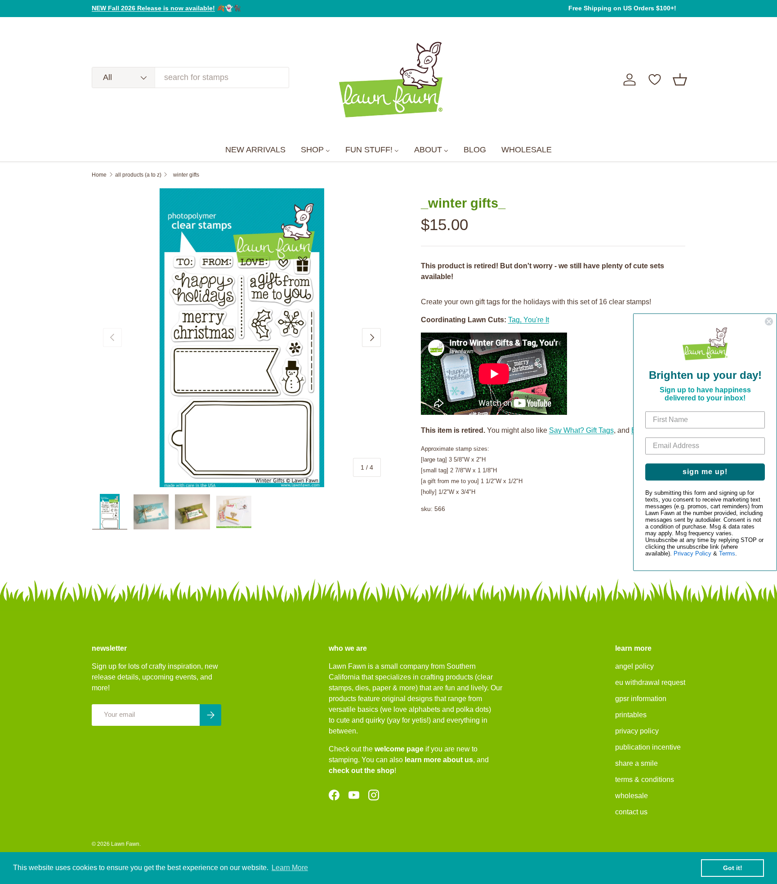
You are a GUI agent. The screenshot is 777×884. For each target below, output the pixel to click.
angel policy (634, 666)
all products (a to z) (138, 175)
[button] (680, 79)
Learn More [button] (290, 867)
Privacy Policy (692, 553)
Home (99, 175)
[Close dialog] (768, 321)
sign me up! (705, 471)
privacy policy (637, 731)
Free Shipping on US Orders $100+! (622, 8)
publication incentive (648, 747)
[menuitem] (255, 150)
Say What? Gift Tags (581, 430)
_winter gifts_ (186, 175)
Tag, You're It (528, 320)
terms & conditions (644, 779)
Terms (727, 553)
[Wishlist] (655, 79)
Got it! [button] (732, 867)
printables (631, 715)
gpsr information (640, 698)
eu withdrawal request (650, 682)
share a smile (636, 763)
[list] (242, 338)
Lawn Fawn (125, 844)
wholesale (631, 796)
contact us (631, 812)
